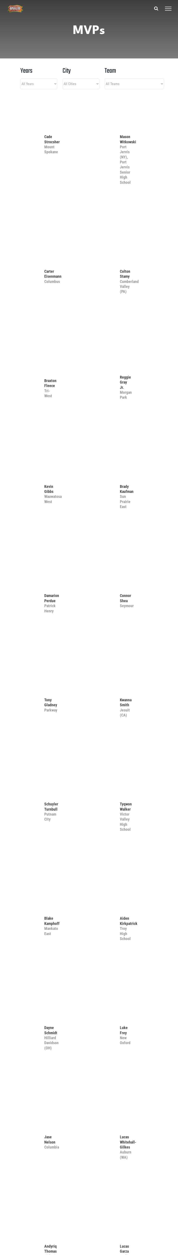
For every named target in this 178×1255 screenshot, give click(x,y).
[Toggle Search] (156, 8)
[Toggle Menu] (168, 9)
